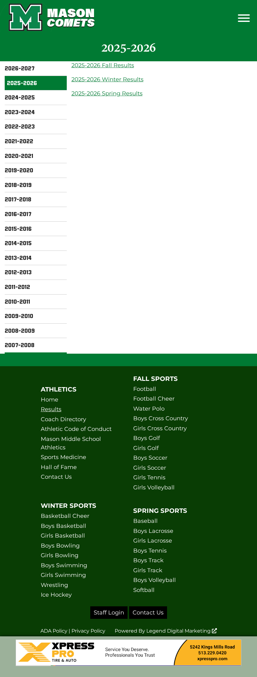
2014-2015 (18, 243)
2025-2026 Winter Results (107, 79)
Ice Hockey (56, 594)
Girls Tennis (149, 477)
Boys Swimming (64, 565)
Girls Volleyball (154, 487)
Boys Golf (146, 438)
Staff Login (109, 612)
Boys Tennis (150, 550)
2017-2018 (18, 199)
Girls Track (147, 570)
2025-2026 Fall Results (102, 65)
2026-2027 (19, 68)
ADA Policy (53, 631)
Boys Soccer (150, 457)
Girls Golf (146, 448)
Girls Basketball (63, 535)
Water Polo (149, 408)
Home (49, 399)
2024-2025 (20, 97)
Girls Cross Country (160, 428)
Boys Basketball (63, 526)
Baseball (145, 521)
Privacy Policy (88, 631)
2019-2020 (19, 170)
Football (144, 389)
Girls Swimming (63, 575)
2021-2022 (19, 141)
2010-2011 (17, 301)
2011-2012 (17, 286)
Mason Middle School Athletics (71, 443)
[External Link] (128, 656)
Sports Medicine (63, 457)
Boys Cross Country (160, 418)
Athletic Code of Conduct (76, 429)
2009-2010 (19, 315)
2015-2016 (18, 228)
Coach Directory (63, 419)
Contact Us (56, 476)
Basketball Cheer (65, 516)
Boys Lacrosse (153, 531)
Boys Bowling (60, 545)
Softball (144, 590)
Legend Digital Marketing (179, 631)
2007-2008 (19, 344)
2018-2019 (18, 184)
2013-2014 (18, 257)
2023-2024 (20, 112)
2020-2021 (19, 155)
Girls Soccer (149, 467)
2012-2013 (18, 272)
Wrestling (54, 585)
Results (51, 409)
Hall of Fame (59, 467)
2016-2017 (18, 213)
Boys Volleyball (154, 580)
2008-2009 (20, 330)
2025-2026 (22, 82)
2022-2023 (20, 126)
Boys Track (148, 560)
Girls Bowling (59, 555)
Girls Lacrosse (152, 540)
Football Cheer (154, 398)
